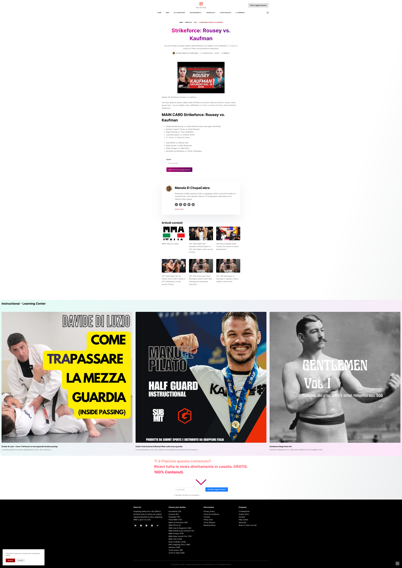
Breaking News (209, 525)
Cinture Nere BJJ (195, 12)
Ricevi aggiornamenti (258, 5)
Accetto (10, 560)
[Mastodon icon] (193, 204)
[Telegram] (157, 526)
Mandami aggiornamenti (216, 489)
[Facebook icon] (176, 204)
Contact (242, 517)
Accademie (173, 511)
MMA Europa (174, 533)
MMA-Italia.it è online (170, 244)
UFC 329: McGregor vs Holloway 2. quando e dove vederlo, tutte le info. (227, 279)
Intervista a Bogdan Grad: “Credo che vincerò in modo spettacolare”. (227, 246)
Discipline (172, 517)
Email (169, 159)
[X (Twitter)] (141, 526)
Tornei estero (174, 550)
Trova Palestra (225, 12)
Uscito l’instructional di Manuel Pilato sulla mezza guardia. (159, 446)
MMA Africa (173, 525)
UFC (217, 53)
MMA (167, 12)
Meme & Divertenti (176, 522)
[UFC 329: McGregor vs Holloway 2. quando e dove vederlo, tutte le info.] (228, 265)
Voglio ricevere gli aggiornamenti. (179, 170)
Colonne (172, 514)
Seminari (172, 547)
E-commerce (240, 12)
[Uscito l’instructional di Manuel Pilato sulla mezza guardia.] (201, 377)
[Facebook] (135, 526)
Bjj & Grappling (179, 12)
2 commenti (225, 53)
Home (159, 12)
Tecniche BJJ (210, 12)
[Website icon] (184, 204)
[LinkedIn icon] (180, 204)
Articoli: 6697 (179, 209)
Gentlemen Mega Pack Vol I (281, 446)
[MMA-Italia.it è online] (174, 233)
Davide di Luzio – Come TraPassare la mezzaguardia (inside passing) (30, 446)
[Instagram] (146, 526)
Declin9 (20, 560)
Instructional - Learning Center (24, 303)
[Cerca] (268, 13)
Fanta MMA (173, 520)
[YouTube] (152, 526)
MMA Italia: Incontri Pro (178, 536)
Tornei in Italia (174, 553)
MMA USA (173, 539)
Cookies (207, 517)
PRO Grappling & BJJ (177, 545)
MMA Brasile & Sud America (180, 531)
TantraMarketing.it (224, 564)
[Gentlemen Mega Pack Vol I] (335, 377)
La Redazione (244, 511)
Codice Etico (244, 514)
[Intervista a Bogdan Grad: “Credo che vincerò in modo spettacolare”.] (228, 233)
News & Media (174, 542)
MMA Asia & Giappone (177, 528)
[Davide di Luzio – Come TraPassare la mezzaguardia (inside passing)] (67, 377)
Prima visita (208, 520)
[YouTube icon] (189, 204)
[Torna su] (397, 563)
